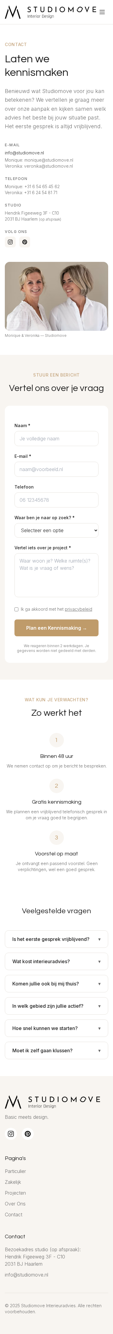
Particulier (15, 1171)
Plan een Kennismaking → (56, 628)
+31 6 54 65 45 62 (42, 186)
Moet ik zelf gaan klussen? (42, 1050)
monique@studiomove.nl (48, 160)
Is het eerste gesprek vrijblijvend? (50, 939)
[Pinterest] (24, 242)
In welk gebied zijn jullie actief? (47, 1006)
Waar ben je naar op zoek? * (44, 517)
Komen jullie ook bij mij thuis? (45, 984)
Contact (13, 1214)
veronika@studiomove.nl (48, 166)
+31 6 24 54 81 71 (40, 192)
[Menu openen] (102, 12)
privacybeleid (78, 609)
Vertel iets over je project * (42, 547)
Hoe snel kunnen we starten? (45, 1028)
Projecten (15, 1193)
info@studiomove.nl (24, 152)
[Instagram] (10, 242)
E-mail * (22, 456)
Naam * (22, 425)
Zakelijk (13, 1182)
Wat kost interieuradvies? (41, 961)
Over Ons (15, 1204)
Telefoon (24, 486)
